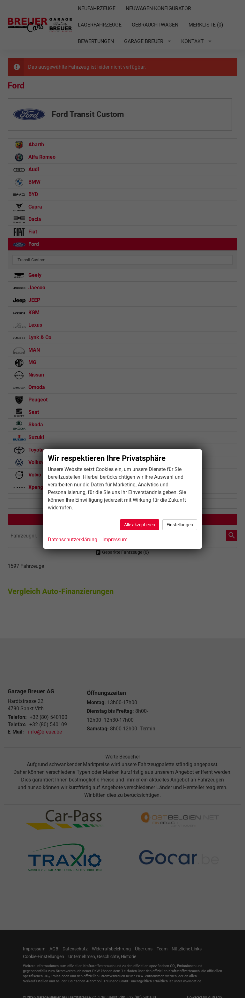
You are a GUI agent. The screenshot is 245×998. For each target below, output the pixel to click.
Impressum (115, 540)
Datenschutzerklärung (72, 540)
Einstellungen (180, 524)
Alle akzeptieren (139, 524)
